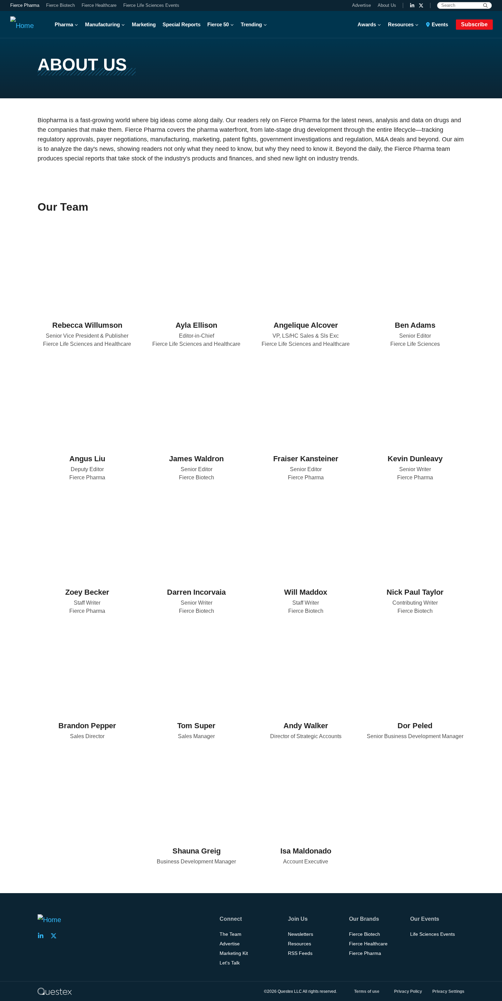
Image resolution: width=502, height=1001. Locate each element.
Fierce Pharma (24, 5)
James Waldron (196, 458)
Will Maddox (305, 592)
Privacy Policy (408, 991)
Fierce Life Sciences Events (151, 5)
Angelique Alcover (306, 325)
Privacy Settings (448, 991)
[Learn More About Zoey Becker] (87, 534)
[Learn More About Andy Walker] (305, 668)
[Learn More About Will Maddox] (305, 534)
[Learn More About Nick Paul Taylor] (415, 534)
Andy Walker (305, 725)
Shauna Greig (196, 851)
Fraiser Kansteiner (305, 458)
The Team (230, 934)
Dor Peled (415, 725)
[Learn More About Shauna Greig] (196, 793)
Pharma (64, 24)
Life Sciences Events (432, 934)
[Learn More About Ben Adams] (415, 267)
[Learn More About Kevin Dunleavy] (415, 401)
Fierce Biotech (60, 5)
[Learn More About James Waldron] (196, 401)
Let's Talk (230, 962)
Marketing (144, 24)
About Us (387, 5)
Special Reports (181, 24)
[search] (485, 5)
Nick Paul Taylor (415, 592)
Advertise (361, 5)
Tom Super (196, 725)
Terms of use (366, 991)
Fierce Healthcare (99, 5)
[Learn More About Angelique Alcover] (305, 267)
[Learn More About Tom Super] (196, 668)
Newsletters (300, 934)
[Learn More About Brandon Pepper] (87, 668)
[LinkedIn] (412, 5)
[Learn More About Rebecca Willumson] (87, 267)
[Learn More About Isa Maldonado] (305, 793)
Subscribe (474, 24)
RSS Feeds (300, 953)
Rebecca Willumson (87, 325)
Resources (401, 24)
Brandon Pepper (87, 725)
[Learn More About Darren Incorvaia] (196, 534)
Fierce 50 (218, 24)
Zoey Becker (87, 592)
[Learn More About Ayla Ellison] (196, 267)
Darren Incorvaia (196, 592)
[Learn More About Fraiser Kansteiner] (305, 401)
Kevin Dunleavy (415, 458)
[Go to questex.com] (55, 991)
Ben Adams (415, 325)
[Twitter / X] (421, 5)
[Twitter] (81, 298)
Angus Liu (87, 458)
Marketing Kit (234, 953)
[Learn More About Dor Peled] (415, 668)
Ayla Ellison (196, 325)
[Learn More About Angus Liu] (87, 401)
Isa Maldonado (305, 851)
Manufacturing (102, 24)
